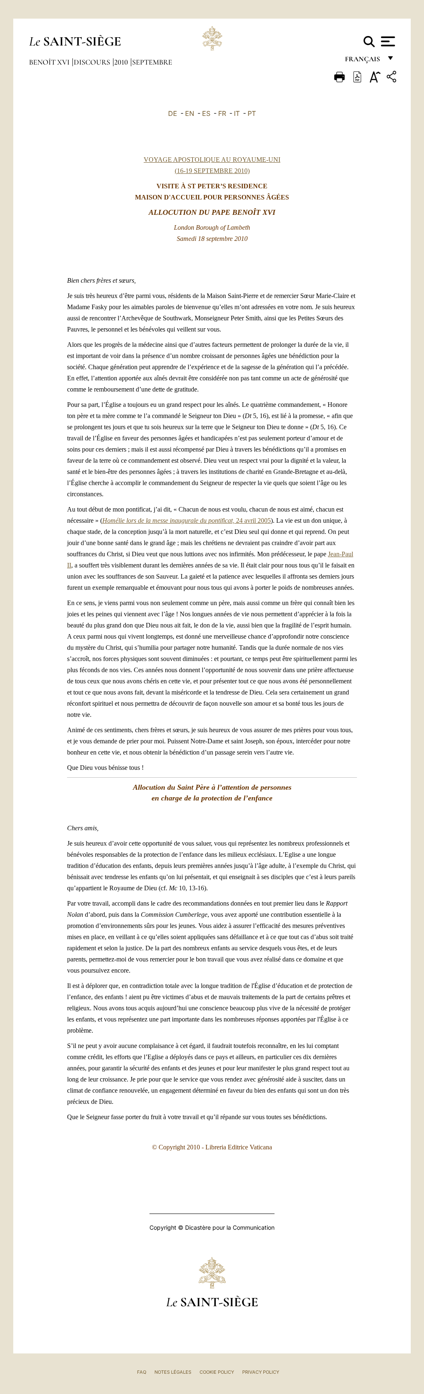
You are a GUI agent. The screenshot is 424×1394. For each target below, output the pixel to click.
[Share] (392, 78)
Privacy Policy (260, 1372)
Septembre (152, 62)
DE (172, 113)
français (363, 61)
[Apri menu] (387, 41)
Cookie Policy (217, 1372)
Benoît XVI (50, 62)
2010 (122, 62)
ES (206, 113)
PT (252, 113)
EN (189, 113)
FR (222, 113)
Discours (93, 62)
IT (237, 113)
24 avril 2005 (186, 520)
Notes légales (172, 1372)
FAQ (141, 1372)
